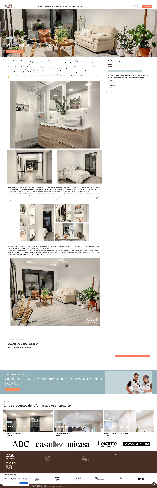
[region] (15, 479)
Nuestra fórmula (8, 465)
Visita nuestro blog (9, 468)
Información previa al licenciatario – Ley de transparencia (115, 486)
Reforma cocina (47, 458)
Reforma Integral (47, 456)
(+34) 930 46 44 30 (135, 5)
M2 (79, 353)
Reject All (16, 482)
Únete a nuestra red (9, 467)
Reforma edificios (47, 460)
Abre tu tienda (79, 6)
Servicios (40, 6)
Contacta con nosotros (87, 456)
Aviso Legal (84, 486)
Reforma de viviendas (48, 457)
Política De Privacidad (100, 486)
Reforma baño (47, 459)
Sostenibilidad (72, 6)
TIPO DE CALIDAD (46, 353)
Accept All (24, 482)
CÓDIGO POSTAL (10, 353)
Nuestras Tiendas (57, 6)
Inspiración (64, 6)
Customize (8, 482)
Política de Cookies (91, 486)
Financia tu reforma (48, 6)
